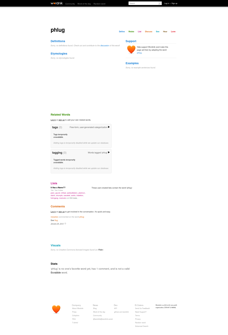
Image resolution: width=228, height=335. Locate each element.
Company (76, 305)
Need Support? (140, 312)
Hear (165, 31)
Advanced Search (141, 326)
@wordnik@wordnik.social (103, 319)
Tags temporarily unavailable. (60, 135)
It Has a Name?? (58, 187)
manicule (62, 198)
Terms (137, 315)
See (157, 31)
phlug (139, 52)
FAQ (74, 319)
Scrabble (56, 272)
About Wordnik (77, 308)
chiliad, (64, 193)
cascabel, (67, 195)
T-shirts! (75, 322)
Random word (99, 3)
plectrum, (82, 193)
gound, (58, 193)
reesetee (54, 216)
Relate (131, 31)
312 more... (74, 198)
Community (70, 3)
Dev (116, 305)
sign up (62, 119)
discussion (104, 45)
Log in (53, 119)
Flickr (100, 249)
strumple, (60, 195)
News (95, 305)
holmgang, (55, 198)
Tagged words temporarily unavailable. (64, 161)
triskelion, (80, 195)
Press (74, 312)
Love (173, 31)
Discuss (148, 31)
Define (122, 31)
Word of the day (84, 3)
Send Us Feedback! (142, 308)
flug (56, 220)
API (115, 308)
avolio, (74, 195)
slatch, (53, 195)
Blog (95, 308)
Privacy (138, 319)
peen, (53, 193)
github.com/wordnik (121, 312)
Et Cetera (139, 305)
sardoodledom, (73, 193)
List (139, 31)
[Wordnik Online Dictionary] (57, 3)
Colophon (75, 315)
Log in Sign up (170, 3)
